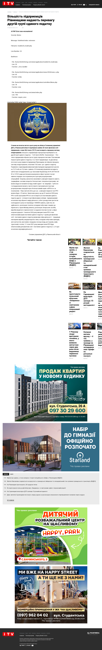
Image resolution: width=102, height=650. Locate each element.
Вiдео (11, 474)
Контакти (40, 2)
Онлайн (45, 2)
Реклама (30, 2)
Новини (17, 4)
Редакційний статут (39, 4)
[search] (86, 5)
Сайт (26, 2)
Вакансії (35, 2)
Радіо (22, 2)
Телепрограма (26, 4)
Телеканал (17, 2)
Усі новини (10, 500)
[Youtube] (32, 645)
